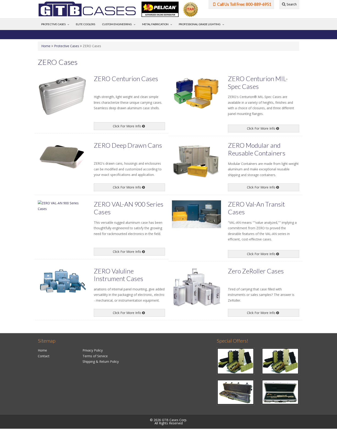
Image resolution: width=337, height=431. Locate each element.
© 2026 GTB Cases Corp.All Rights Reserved (168, 421)
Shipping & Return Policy (101, 361)
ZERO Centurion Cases (126, 78)
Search (291, 4)
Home (45, 46)
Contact (44, 356)
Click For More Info (127, 126)
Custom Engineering (117, 24)
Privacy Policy (93, 350)
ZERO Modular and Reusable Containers (256, 149)
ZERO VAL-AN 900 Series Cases (128, 208)
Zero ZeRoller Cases (256, 271)
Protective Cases (53, 24)
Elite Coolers (85, 24)
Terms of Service (95, 356)
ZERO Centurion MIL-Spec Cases (258, 82)
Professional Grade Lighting (200, 24)
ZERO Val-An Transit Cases (256, 208)
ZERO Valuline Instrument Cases (118, 275)
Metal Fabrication (155, 24)
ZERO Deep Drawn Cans (128, 145)
